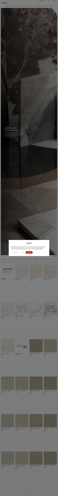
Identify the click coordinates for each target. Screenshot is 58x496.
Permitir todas (29, 252)
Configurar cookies (15, 252)
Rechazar (22, 252)
